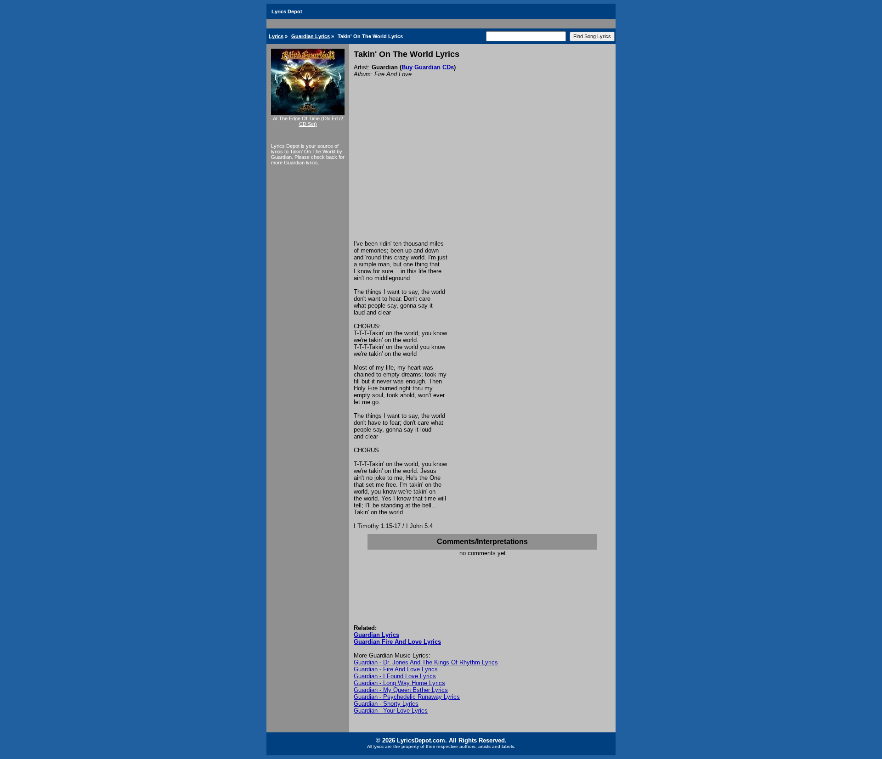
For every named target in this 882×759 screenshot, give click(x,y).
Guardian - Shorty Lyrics (386, 703)
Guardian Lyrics (310, 36)
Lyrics (276, 36)
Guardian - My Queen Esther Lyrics (401, 689)
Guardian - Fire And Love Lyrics (396, 669)
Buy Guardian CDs (427, 67)
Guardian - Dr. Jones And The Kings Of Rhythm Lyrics (426, 662)
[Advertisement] (482, 171)
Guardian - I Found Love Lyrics (395, 676)
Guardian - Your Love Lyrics (391, 710)
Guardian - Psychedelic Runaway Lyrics (407, 696)
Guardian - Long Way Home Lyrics (399, 683)
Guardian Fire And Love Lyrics (397, 641)
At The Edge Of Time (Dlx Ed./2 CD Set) (308, 121)
